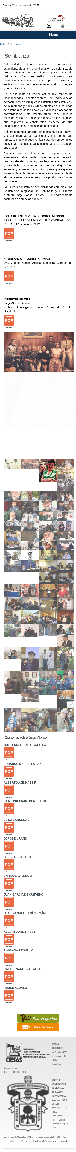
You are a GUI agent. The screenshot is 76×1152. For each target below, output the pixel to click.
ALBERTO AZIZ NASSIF (20, 782)
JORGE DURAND (15, 838)
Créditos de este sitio (34, 1141)
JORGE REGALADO (17, 857)
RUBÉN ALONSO (15, 987)
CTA (21, 1141)
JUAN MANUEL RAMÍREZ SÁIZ (25, 913)
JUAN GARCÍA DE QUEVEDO (23, 894)
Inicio (2, 44)
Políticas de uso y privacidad (56, 1141)
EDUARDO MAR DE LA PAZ (22, 763)
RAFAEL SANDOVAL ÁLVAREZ (25, 969)
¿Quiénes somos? (15, 44)
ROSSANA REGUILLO (18, 950)
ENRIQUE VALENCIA (18, 875)
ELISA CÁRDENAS (16, 819)
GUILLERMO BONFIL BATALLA (25, 745)
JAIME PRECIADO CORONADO (25, 801)
